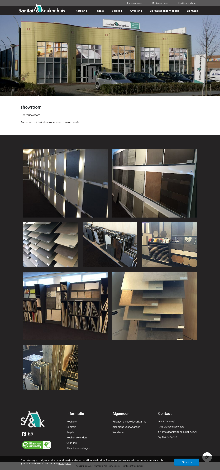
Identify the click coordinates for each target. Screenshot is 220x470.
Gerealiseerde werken (164, 10)
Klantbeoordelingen (187, 3)
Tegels (99, 10)
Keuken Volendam (77, 437)
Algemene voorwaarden (126, 426)
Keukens (81, 10)
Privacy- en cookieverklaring (129, 421)
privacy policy (64, 463)
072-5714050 (169, 437)
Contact (192, 10)
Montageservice (160, 3)
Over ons (136, 10)
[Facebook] (24, 434)
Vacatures (118, 432)
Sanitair (117, 10)
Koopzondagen (134, 3)
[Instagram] (31, 434)
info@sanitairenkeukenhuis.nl (179, 431)
